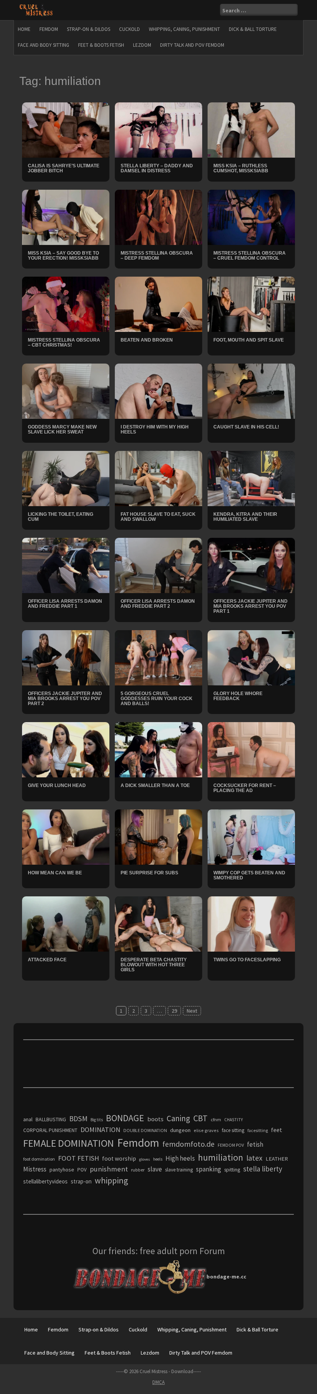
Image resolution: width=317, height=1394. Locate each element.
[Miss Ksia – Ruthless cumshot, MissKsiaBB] (251, 129)
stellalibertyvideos (45, 1181)
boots (155, 1119)
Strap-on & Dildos (88, 29)
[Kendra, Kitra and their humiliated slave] (251, 477)
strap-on (81, 1181)
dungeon (180, 1130)
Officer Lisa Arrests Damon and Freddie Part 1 (65, 603)
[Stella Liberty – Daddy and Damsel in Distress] (158, 129)
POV (82, 1169)
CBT (200, 1118)
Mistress (34, 1169)
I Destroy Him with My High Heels (155, 429)
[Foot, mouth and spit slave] (251, 303)
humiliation (220, 1157)
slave (155, 1169)
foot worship (119, 1158)
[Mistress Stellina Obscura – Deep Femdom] (158, 216)
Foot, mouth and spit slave (248, 340)
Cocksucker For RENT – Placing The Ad (244, 788)
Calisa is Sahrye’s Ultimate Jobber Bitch (63, 168)
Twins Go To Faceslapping (247, 959)
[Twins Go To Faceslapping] (251, 923)
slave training (179, 1169)
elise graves (206, 1130)
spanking (208, 1169)
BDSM (78, 1118)
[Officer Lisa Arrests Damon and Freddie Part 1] (65, 564)
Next (192, 1010)
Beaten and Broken (147, 340)
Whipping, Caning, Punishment (184, 29)
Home (24, 29)
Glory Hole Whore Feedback (237, 696)
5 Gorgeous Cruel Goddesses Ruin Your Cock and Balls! (157, 698)
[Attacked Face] (65, 923)
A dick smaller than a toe (155, 785)
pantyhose (61, 1169)
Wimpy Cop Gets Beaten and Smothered (249, 875)
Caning (178, 1118)
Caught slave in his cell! (246, 427)
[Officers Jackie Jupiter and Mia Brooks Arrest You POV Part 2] (65, 657)
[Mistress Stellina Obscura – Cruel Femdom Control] (251, 216)
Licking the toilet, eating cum (60, 517)
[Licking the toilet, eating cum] (65, 477)
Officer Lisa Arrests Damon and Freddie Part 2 (158, 603)
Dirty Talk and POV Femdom (192, 45)
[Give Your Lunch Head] (65, 749)
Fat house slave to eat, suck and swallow (158, 517)
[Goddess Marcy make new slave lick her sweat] (65, 390)
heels (157, 1159)
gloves (144, 1159)
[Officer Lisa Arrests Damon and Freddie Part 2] (158, 564)
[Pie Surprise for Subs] (158, 836)
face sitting (233, 1130)
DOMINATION (100, 1129)
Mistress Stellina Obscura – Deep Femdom (157, 255)
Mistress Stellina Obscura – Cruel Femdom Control (249, 255)
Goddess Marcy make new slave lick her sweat (62, 429)
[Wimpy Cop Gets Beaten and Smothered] (251, 836)
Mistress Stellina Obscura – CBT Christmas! (64, 342)
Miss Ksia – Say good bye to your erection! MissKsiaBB (63, 255)
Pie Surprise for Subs (149, 873)
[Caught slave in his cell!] (251, 390)
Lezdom (142, 45)
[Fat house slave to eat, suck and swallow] (158, 477)
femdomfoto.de (188, 1144)
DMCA (158, 1382)
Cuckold (129, 29)
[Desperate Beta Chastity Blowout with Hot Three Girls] (158, 923)
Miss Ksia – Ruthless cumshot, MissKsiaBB (240, 168)
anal (27, 1119)
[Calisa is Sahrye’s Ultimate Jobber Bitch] (65, 129)
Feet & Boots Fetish (101, 45)
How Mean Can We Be (55, 873)
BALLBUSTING (51, 1119)
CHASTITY (233, 1119)
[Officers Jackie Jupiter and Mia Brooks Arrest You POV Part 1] (251, 564)
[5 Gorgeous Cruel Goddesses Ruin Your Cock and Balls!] (158, 657)
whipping (111, 1180)
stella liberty (262, 1168)
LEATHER (277, 1158)
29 (174, 1010)
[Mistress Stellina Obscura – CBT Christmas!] (65, 303)
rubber (138, 1170)
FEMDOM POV (231, 1145)
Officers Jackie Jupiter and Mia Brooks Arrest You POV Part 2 (65, 698)
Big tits (96, 1119)
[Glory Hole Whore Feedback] (251, 657)
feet (276, 1130)
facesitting (257, 1130)
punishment (109, 1168)
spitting (232, 1169)
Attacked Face (47, 959)
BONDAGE (125, 1118)
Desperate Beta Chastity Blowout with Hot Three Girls (154, 964)
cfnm (216, 1119)
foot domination (39, 1159)
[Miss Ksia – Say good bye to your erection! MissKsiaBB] (65, 216)
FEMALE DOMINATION (68, 1143)
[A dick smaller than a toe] (158, 749)
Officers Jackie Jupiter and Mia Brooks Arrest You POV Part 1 (250, 606)
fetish (255, 1144)
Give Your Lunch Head (57, 785)
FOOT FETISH (78, 1158)
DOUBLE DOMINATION (145, 1130)
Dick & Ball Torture (253, 29)
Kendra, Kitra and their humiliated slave (245, 517)
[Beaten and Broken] (158, 303)
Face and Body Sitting (43, 45)
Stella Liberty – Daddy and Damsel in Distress (157, 168)
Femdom (48, 29)
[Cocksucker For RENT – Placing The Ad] (251, 749)
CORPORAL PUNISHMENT (50, 1130)
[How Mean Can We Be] (65, 836)
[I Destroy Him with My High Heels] (158, 390)
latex (254, 1158)
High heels (180, 1158)
